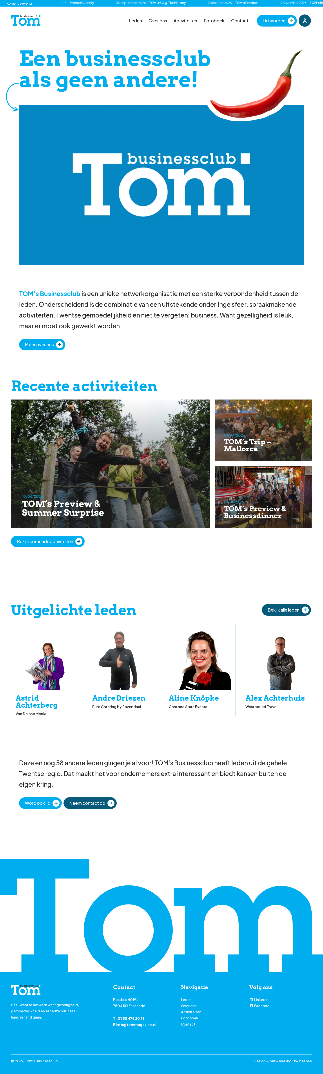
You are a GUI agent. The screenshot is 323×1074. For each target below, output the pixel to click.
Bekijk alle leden (283, 609)
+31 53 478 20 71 (130, 1018)
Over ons (158, 20)
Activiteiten (185, 20)
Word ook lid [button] (37, 803)
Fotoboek (214, 20)
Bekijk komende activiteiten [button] (45, 541)
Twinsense (302, 1061)
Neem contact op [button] (87, 803)
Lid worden (274, 20)
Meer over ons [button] (39, 344)
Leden (135, 20)
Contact (239, 20)
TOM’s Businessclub (49, 293)
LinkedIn (261, 999)
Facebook (263, 1005)
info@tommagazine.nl (136, 1024)
